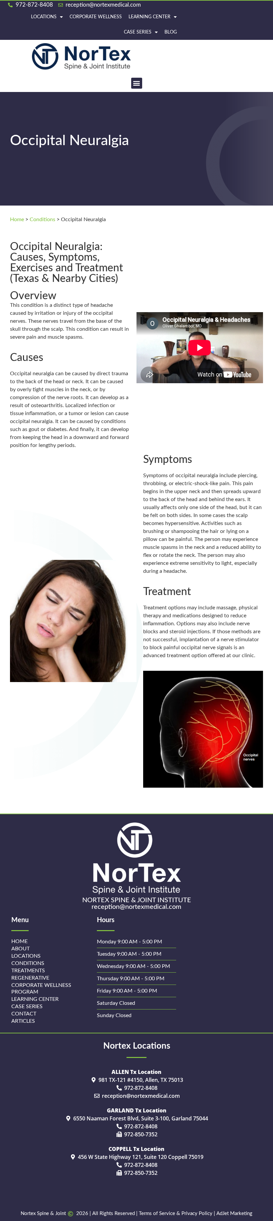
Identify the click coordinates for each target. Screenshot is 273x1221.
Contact (23, 1013)
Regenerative (30, 978)
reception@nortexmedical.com (136, 907)
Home (17, 219)
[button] (136, 83)
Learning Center (149, 17)
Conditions (42, 219)
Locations (44, 17)
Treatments (28, 970)
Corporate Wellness (96, 17)
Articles (23, 1021)
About (20, 948)
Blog (170, 32)
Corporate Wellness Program (41, 989)
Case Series (137, 32)
